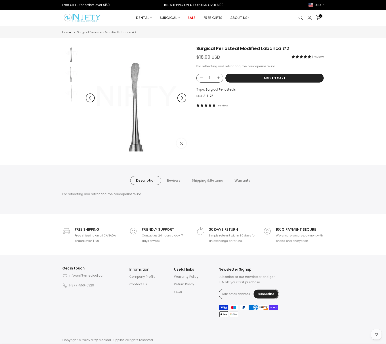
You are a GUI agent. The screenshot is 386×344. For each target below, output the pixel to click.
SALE (192, 17)
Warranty (242, 180)
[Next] (181, 97)
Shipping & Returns (207, 180)
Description (145, 180)
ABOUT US (239, 17)
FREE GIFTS (212, 17)
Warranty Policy (186, 277)
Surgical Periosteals (221, 89)
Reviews (173, 180)
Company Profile (142, 277)
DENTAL (142, 17)
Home (66, 32)
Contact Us (138, 284)
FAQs (178, 292)
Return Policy (184, 284)
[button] (302, 57)
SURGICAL (168, 17)
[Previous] (90, 97)
